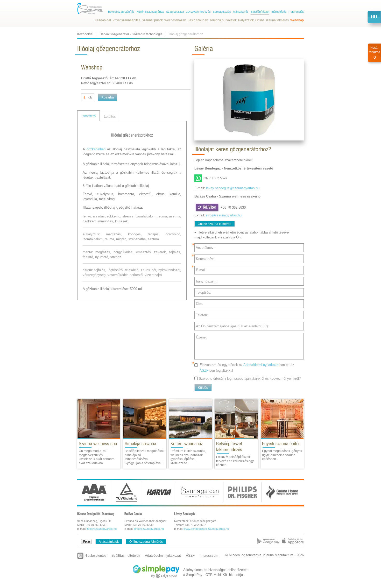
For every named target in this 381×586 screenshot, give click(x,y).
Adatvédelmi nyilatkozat (261, 365)
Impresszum (209, 555)
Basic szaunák (197, 20)
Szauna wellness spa (98, 443)
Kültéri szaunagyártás (150, 11)
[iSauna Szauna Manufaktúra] (90, 8)
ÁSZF (204, 370)
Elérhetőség (278, 11)
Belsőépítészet (260, 11)
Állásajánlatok (109, 541)
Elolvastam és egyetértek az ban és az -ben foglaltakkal (247, 367)
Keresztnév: (205, 259)
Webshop (297, 20)
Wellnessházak (175, 20)
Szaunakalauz (175, 11)
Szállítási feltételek (125, 555)
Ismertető (88, 116)
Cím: (199, 304)
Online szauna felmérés (272, 20)
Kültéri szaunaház (187, 443)
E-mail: (201, 270)
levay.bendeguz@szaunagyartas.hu (232, 188)
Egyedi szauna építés (281, 443)
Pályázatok (246, 20)
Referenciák (296, 11)
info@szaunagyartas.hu (224, 215)
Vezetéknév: (205, 248)
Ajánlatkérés (241, 11)
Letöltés (110, 116)
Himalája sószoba (140, 443)
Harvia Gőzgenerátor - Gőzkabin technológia (131, 34)
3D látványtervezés (198, 11)
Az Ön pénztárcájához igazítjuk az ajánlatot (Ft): (232, 326)
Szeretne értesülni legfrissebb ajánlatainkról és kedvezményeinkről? (250, 378)
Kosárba (107, 97)
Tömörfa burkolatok (223, 20)
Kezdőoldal (103, 20)
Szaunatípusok (152, 20)
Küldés (203, 388)
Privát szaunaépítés (126, 20)
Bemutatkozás (222, 11)
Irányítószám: (206, 281)
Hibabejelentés (95, 555)
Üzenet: (202, 337)
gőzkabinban (96, 149)
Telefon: (202, 315)
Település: (203, 292)
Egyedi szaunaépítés (121, 11)
